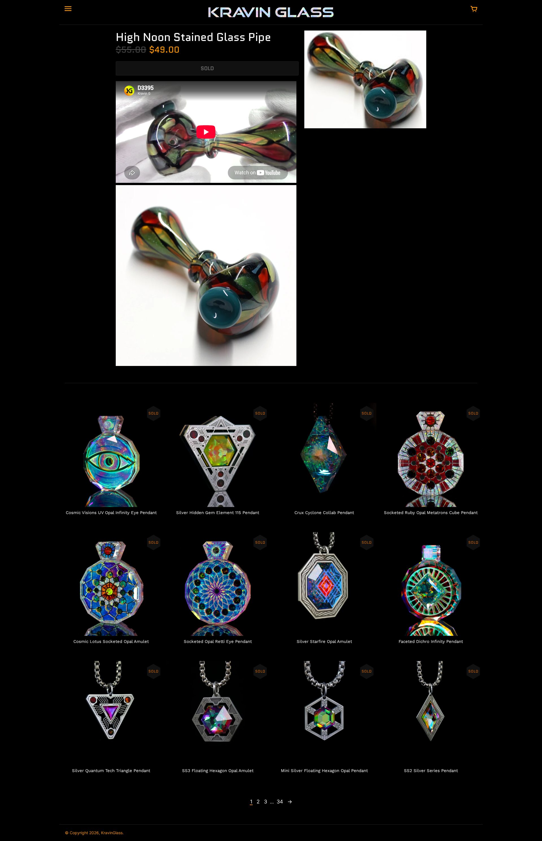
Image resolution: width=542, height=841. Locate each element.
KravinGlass (112, 832)
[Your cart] (474, 9)
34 (280, 802)
